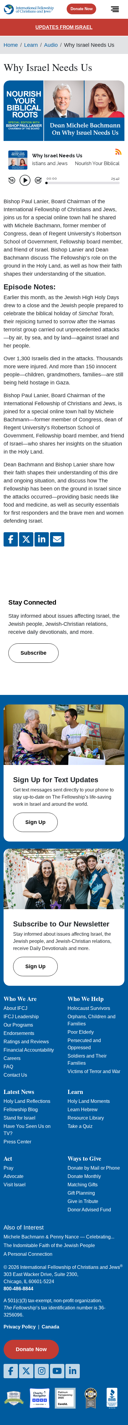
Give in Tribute (83, 1201)
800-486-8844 (18, 1288)
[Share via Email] (57, 539)
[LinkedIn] (72, 1371)
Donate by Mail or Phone (94, 1168)
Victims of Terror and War (94, 1071)
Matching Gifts (83, 1184)
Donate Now (82, 9)
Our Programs (18, 1024)
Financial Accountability (29, 1050)
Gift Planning (81, 1193)
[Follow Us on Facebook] (11, 1371)
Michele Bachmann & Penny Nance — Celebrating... (59, 1236)
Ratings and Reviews (26, 1041)
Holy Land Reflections (27, 1101)
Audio (51, 45)
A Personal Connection (28, 1254)
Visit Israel (15, 1184)
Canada (50, 1326)
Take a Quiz (80, 1126)
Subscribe (33, 653)
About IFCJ (15, 1008)
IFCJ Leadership (21, 1016)
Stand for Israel (19, 1117)
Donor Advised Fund (89, 1209)
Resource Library (86, 1117)
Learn (31, 45)
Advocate (14, 1176)
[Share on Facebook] (11, 539)
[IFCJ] (29, 9)
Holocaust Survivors (89, 1008)
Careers (12, 1058)
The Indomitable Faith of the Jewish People (49, 1245)
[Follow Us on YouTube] (57, 1371)
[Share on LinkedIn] (42, 539)
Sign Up (35, 822)
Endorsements (19, 1033)
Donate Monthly (84, 1176)
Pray (8, 1168)
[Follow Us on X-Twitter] (26, 1371)
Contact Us (15, 1075)
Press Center (17, 1141)
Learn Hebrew (83, 1109)
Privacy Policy (20, 1326)
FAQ (8, 1066)
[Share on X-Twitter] (26, 539)
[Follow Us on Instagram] (42, 1371)
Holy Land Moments (89, 1101)
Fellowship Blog (21, 1109)
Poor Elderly (81, 1032)
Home (11, 45)
